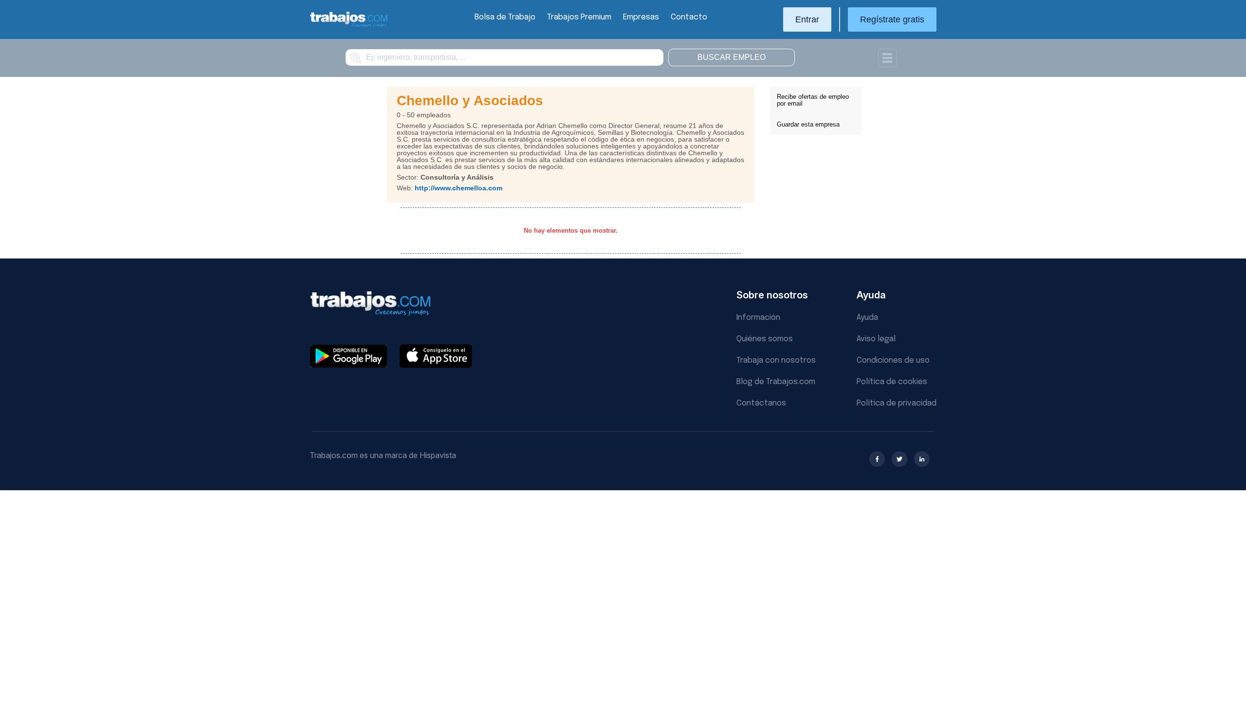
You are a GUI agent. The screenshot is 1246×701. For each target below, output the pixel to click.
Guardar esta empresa (808, 124)
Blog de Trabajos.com (775, 382)
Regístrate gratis (892, 19)
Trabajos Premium (579, 17)
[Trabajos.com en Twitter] (899, 459)
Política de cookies (892, 382)
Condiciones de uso (893, 360)
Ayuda (867, 318)
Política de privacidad (896, 403)
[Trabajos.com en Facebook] (877, 459)
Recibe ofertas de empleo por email (813, 100)
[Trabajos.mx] (349, 26)
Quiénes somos (764, 339)
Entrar (807, 19)
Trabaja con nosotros (776, 360)
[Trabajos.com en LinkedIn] (922, 459)
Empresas (641, 17)
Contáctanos (761, 403)
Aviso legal (876, 339)
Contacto (689, 17)
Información (758, 318)
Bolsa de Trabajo (505, 17)
